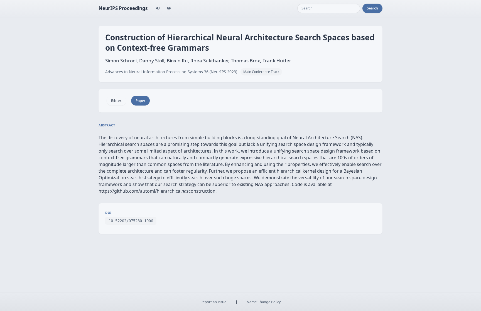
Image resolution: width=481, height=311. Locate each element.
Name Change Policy (264, 301)
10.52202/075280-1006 (131, 221)
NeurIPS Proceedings (123, 8)
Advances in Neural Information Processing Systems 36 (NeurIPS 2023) (171, 71)
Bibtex (116, 100)
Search (372, 8)
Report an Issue (213, 301)
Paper (140, 100)
